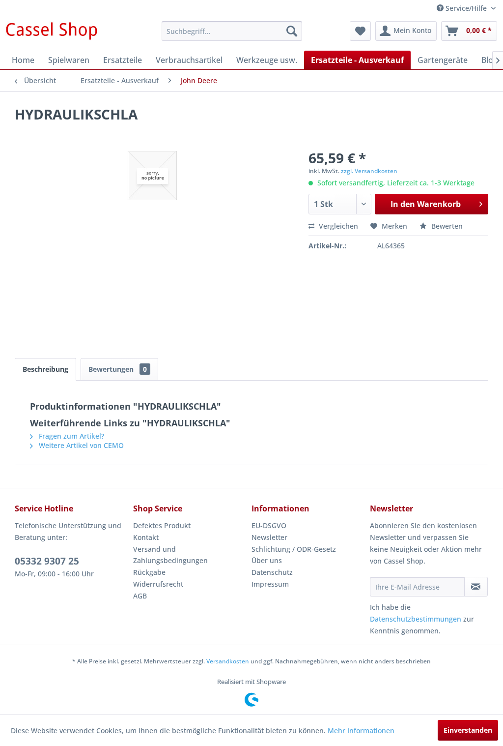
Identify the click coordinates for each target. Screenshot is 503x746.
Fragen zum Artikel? (70, 436)
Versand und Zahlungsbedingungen (170, 555)
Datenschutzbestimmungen (415, 619)
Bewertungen (117, 369)
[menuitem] (232, 31)
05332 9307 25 (47, 561)
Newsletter (269, 537)
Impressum (270, 584)
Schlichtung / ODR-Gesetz (294, 549)
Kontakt (146, 537)
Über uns (267, 560)
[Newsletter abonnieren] (476, 587)
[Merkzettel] (360, 31)
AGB (140, 595)
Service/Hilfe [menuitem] (466, 8)
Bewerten (446, 226)
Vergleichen (337, 226)
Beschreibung (45, 369)
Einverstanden (468, 730)
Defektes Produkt (162, 525)
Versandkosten (227, 661)
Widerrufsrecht (158, 584)
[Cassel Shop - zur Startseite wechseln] (51, 33)
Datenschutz (272, 572)
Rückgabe (149, 572)
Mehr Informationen (361, 730)
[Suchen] (291, 31)
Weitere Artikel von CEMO (80, 445)
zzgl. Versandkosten (369, 171)
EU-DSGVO (269, 525)
